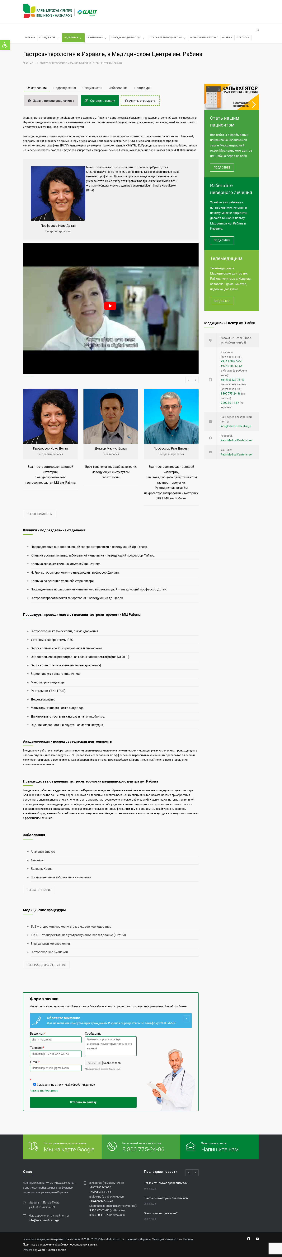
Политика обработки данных (100, 666)
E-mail (91, 640)
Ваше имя (94, 616)
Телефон (93, 628)
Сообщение (148, 616)
